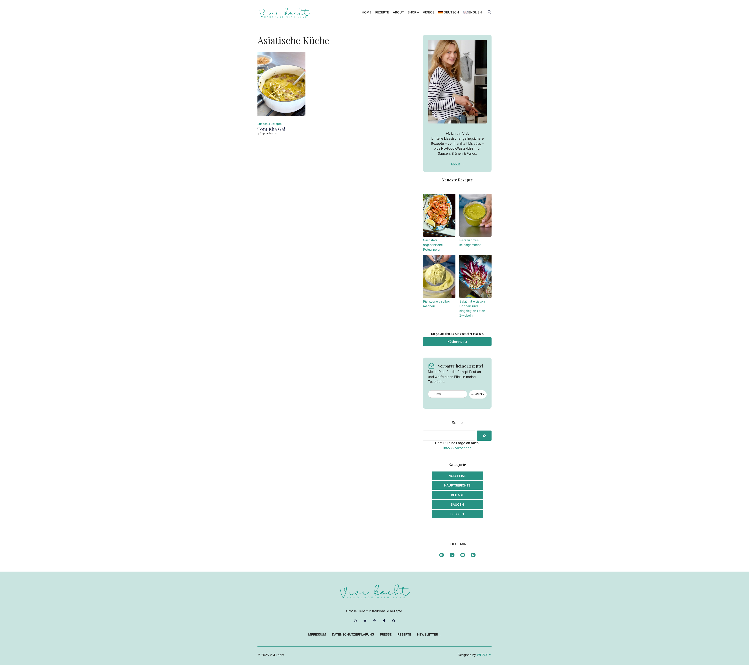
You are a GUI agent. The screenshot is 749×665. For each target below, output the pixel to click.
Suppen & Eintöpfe (269, 123)
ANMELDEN (477, 394)
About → (457, 164)
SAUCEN (457, 504)
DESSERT (457, 514)
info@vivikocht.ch (457, 448)
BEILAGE (457, 495)
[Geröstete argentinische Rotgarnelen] (439, 216)
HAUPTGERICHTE (457, 485)
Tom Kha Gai (271, 129)
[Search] (484, 436)
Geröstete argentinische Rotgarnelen (433, 244)
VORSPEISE (457, 476)
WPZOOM (484, 655)
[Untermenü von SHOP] (418, 12)
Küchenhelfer (457, 342)
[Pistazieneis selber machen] (439, 277)
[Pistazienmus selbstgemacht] (475, 216)
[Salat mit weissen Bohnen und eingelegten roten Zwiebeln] (475, 277)
